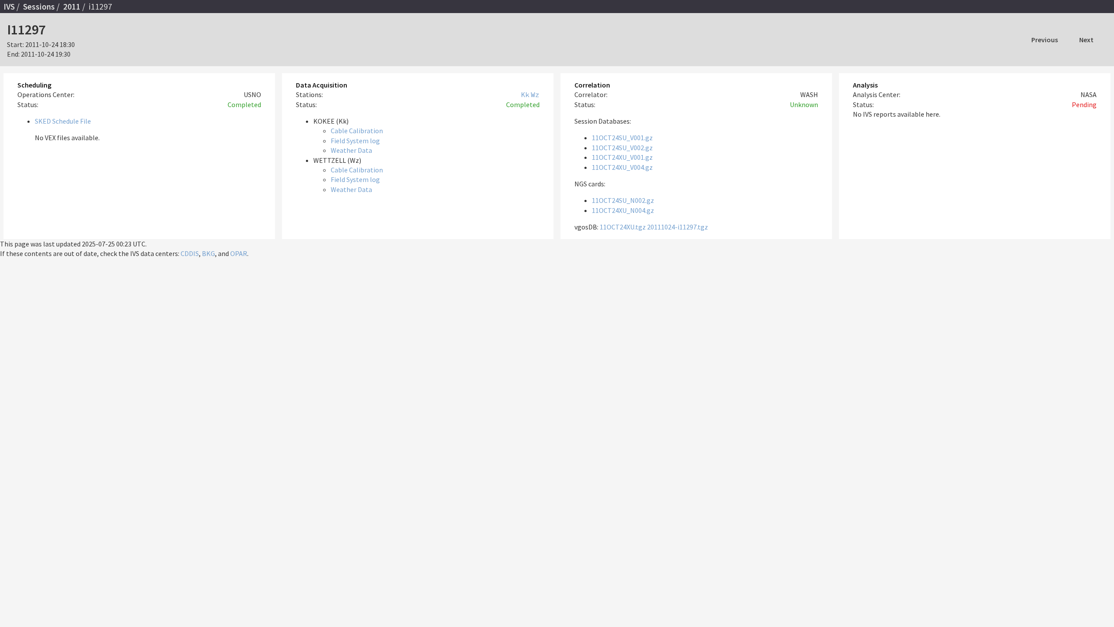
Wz (535, 94)
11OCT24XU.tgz (623, 226)
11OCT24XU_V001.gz (622, 157)
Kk (525, 94)
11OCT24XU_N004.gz (623, 210)
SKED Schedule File (63, 121)
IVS (9, 6)
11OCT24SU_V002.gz (622, 147)
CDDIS (190, 253)
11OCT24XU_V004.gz (622, 167)
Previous (1044, 39)
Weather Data (351, 150)
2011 (72, 6)
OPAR (238, 253)
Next (1086, 39)
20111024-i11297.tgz (677, 226)
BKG (208, 253)
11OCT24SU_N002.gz (623, 200)
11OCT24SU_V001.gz (622, 137)
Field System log (355, 140)
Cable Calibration (357, 130)
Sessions (39, 6)
